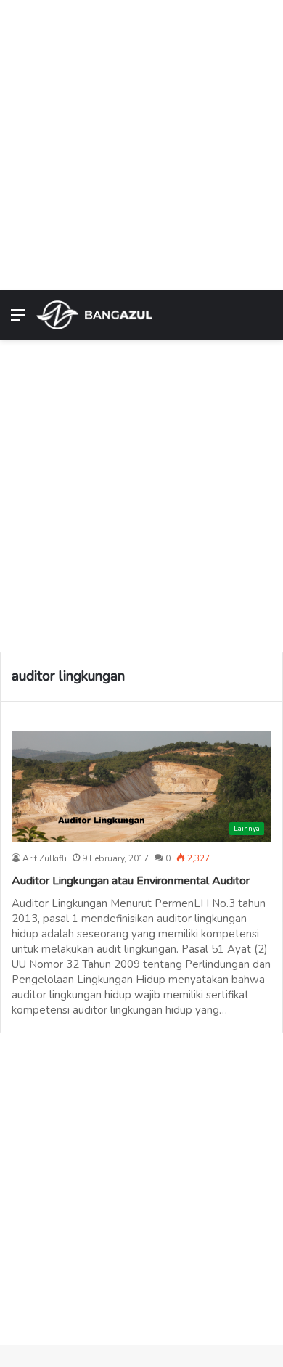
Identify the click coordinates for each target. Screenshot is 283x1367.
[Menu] (18, 320)
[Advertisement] (141, 141)
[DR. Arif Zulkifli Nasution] (94, 314)
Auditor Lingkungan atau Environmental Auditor (131, 881)
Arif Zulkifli (44, 858)
